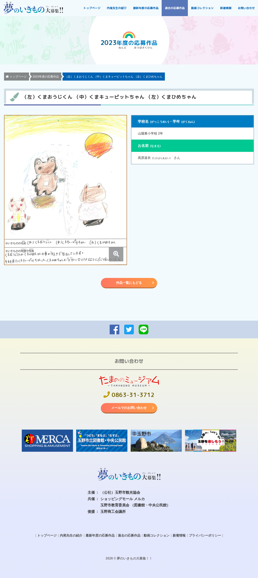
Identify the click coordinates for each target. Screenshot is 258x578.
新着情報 (225, 8)
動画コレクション (202, 8)
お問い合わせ (246, 8)
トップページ (91, 8)
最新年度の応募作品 (145, 8)
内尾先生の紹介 (117, 8)
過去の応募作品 (175, 8)
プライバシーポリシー (205, 535)
